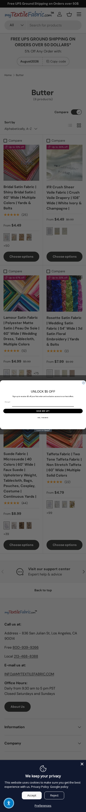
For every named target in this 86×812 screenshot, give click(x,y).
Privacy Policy (40, 787)
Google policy (59, 787)
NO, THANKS (43, 417)
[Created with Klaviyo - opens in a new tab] (43, 430)
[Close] (82, 764)
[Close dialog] (83, 382)
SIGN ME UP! (43, 411)
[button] (9, 803)
